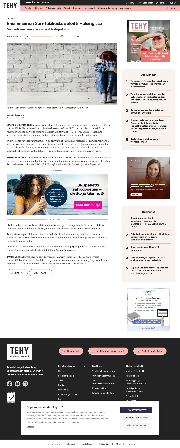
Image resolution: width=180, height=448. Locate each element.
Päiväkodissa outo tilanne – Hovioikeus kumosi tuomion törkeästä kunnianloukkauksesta (150, 237)
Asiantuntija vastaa (107, 8)
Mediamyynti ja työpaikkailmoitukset (136, 382)
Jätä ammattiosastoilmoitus (103, 382)
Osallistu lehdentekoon (152, 351)
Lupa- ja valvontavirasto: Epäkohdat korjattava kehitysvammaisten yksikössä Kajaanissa (149, 270)
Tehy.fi (170, 2)
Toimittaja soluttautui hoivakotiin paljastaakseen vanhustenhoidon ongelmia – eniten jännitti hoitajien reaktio (148, 98)
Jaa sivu (75, 36)
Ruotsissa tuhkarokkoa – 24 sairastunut (144, 248)
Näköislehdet (132, 375)
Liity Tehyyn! (40, 272)
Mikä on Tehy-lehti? (135, 371)
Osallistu (130, 2)
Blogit (61, 399)
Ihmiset (77, 8)
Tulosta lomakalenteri (103, 393)
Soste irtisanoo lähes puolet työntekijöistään (144, 140)
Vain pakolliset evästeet (136, 418)
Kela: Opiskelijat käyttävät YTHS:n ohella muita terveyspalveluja (147, 259)
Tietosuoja (70, 444)
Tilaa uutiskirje (74, 351)
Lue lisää (30, 426)
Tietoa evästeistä (53, 444)
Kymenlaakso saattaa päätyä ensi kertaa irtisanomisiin (147, 111)
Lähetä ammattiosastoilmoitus (110, 351)
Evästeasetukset (136, 426)
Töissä (67, 8)
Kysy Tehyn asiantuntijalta (105, 375)
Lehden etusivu (66, 366)
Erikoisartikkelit (53, 8)
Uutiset (38, 8)
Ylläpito (132, 444)
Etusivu (28, 8)
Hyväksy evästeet (136, 410)
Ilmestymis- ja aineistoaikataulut (135, 390)
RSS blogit (119, 444)
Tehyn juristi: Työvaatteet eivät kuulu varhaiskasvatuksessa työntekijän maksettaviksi (149, 84)
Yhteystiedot (132, 396)
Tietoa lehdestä (145, 2)
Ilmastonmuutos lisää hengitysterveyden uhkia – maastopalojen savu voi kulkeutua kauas (148, 222)
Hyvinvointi (89, 8)
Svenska (160, 2)
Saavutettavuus (87, 444)
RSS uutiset (104, 444)
